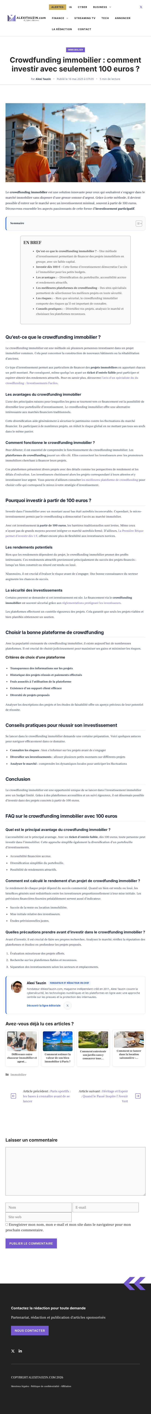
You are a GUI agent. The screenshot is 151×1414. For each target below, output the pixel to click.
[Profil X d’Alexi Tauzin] (68, 1005)
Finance (58, 18)
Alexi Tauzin (43, 79)
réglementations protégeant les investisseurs (91, 603)
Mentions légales (20, 1386)
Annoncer (123, 18)
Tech (105, 18)
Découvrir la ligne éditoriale (44, 1005)
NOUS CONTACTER (30, 1330)
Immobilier (75, 49)
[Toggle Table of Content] (137, 223)
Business (100, 7)
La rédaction (62, 29)
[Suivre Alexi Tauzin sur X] (141, 7)
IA (70, 7)
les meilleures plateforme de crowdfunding (110, 480)
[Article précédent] (13, 1096)
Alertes (57, 7)
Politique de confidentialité (45, 1386)
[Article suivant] (138, 1096)
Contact (84, 29)
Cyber (82, 7)
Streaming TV (85, 18)
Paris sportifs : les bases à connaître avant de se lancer (47, 1096)
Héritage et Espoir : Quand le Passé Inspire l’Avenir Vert (104, 1096)
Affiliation (66, 1386)
